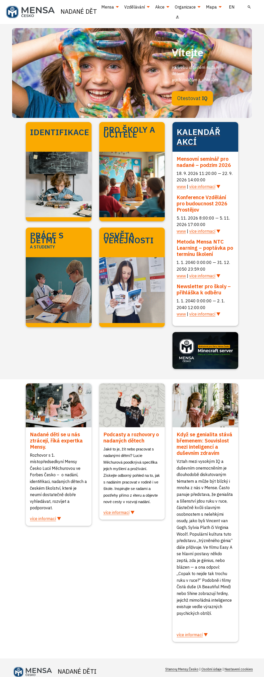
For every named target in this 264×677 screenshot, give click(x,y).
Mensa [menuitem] (107, 7)
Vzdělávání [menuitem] (134, 7)
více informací (202, 186)
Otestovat (192, 98)
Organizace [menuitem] (185, 7)
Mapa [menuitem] (211, 7)
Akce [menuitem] (159, 7)
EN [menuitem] (232, 7)
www (181, 186)
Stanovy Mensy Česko (182, 669)
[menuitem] (249, 7)
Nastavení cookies (239, 669)
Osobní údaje (211, 669)
